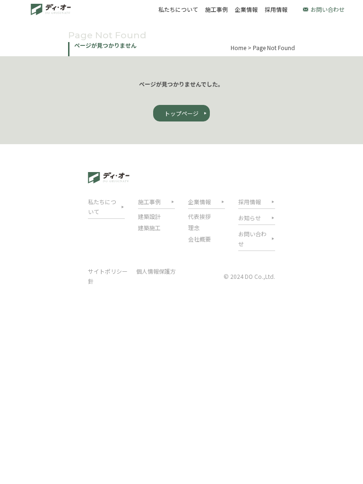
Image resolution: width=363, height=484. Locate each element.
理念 (193, 228)
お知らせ (249, 218)
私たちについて (178, 9)
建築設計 (149, 216)
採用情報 (276, 9)
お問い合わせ (328, 9)
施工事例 (216, 9)
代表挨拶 (199, 216)
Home (238, 47)
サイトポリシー (108, 271)
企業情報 (246, 9)
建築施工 (149, 228)
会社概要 (199, 239)
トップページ (181, 113)
